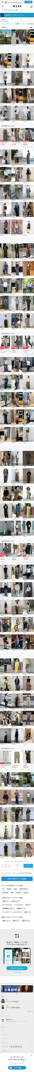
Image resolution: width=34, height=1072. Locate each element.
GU (3, 889)
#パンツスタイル (19, 904)
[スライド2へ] (17, 993)
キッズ (30, 19)
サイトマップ (4, 1034)
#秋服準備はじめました (8, 908)
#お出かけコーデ (15, 901)
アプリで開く (28, 2)
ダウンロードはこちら (17, 968)
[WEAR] (17, 6)
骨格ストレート (6, 920)
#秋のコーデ (27, 912)
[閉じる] (31, 1055)
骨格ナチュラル (26, 920)
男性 (12, 19)
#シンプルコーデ (7, 912)
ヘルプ (3, 1030)
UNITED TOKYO (24, 889)
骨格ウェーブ (16, 920)
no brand (25, 892)
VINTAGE (18, 892)
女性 (21, 19)
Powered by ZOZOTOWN (27, 147)
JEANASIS (5, 892)
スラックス (13, 980)
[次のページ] (28, 866)
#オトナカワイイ (18, 912)
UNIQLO (9, 889)
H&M (12, 892)
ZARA (15, 889)
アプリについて (17, 972)
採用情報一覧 (30, 1011)
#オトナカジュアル (7, 904)
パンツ (7, 980)
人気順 (31, 27)
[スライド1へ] (16, 993)
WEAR (2, 980)
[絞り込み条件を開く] (2, 24)
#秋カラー (28, 904)
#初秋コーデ (6, 901)
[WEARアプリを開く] (31, 6)
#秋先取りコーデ (21, 908)
